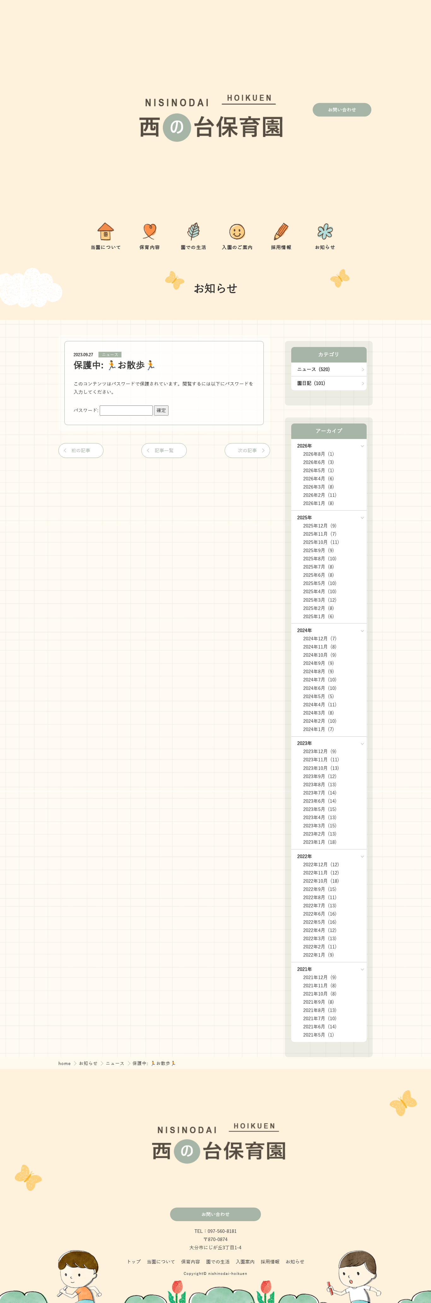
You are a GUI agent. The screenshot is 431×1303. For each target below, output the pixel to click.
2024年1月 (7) (318, 729)
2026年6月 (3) (318, 462)
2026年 (304, 445)
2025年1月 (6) (318, 616)
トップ (134, 1261)
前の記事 (80, 450)
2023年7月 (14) (320, 792)
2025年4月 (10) (320, 591)
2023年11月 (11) (321, 759)
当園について (161, 1261)
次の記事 (247, 450)
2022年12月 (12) (321, 864)
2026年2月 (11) (320, 495)
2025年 (304, 517)
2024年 (304, 630)
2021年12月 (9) (320, 977)
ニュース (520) (313, 369)
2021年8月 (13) (320, 1010)
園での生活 (218, 1261)
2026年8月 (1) (318, 454)
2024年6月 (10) (320, 688)
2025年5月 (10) (320, 583)
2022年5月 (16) (320, 922)
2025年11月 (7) (320, 534)
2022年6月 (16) (320, 913)
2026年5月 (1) (318, 470)
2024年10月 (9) (320, 655)
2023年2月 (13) (320, 834)
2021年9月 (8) (318, 1002)
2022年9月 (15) (320, 889)
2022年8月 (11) (320, 897)
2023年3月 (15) (320, 825)
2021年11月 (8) (320, 985)
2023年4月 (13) (320, 817)
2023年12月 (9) (320, 751)
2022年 (304, 856)
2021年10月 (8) (320, 993)
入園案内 (245, 1261)
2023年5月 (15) (320, 809)
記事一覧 (164, 450)
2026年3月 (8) (318, 487)
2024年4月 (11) (320, 704)
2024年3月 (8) (318, 712)
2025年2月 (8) (318, 608)
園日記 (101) (311, 383)
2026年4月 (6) (318, 478)
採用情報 (270, 1261)
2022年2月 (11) (320, 946)
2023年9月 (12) (320, 776)
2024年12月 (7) (320, 638)
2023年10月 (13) (321, 768)
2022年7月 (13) (320, 905)
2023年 (304, 743)
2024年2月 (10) (320, 721)
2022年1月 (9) (318, 955)
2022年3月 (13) (320, 938)
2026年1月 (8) (318, 503)
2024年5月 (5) (318, 696)
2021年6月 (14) (320, 1026)
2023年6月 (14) (320, 801)
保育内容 (190, 1261)
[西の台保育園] (208, 109)
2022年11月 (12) (321, 872)
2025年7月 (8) (318, 566)
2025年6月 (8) (318, 575)
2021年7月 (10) (320, 1018)
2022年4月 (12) (320, 930)
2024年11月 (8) (320, 646)
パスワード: (87, 410)
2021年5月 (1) (318, 1035)
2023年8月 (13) (320, 784)
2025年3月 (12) (320, 600)
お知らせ (89, 1063)
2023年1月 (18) (320, 842)
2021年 (304, 969)
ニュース (110, 354)
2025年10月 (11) (321, 542)
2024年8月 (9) (318, 671)
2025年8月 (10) (320, 558)
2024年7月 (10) (320, 679)
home (65, 1063)
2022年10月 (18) (321, 881)
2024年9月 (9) (318, 663)
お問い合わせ (342, 110)
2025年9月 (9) (318, 550)
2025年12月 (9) (320, 525)
